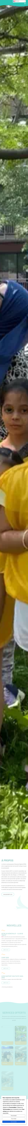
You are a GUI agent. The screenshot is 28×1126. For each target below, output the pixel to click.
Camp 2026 (5, 957)
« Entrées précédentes (7, 987)
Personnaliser (14, 1115)
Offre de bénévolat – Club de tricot (12, 934)
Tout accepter (14, 1121)
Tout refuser (13, 1118)
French (17, 1)
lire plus (5, 949)
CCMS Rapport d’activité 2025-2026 (12, 977)
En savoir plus (7, 894)
